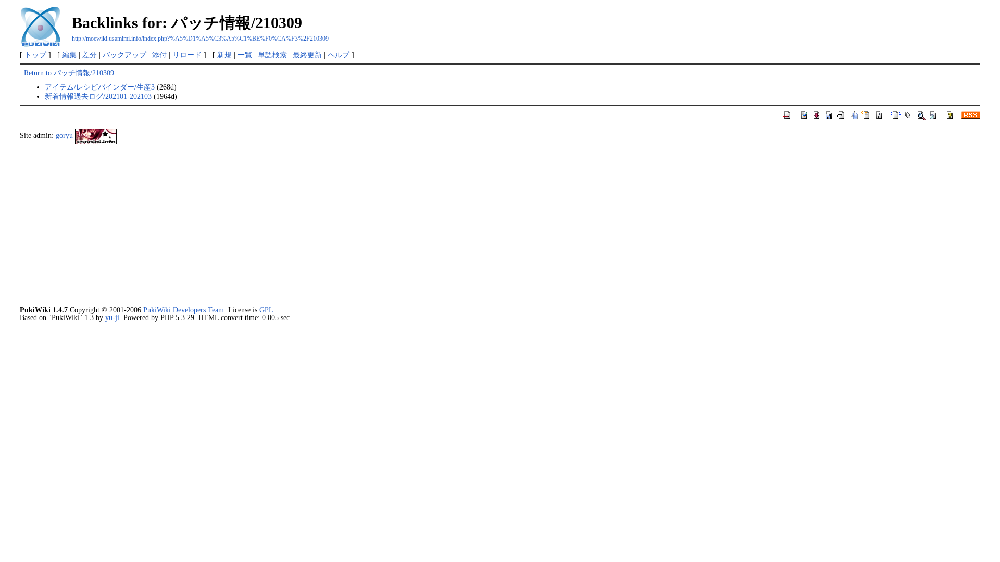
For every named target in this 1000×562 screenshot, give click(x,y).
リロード (187, 54)
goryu (64, 136)
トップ (35, 54)
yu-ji (112, 317)
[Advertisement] (332, 225)
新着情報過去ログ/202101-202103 (98, 96)
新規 (224, 54)
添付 (159, 54)
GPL (266, 309)
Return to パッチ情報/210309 (69, 73)
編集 (69, 54)
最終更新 (307, 54)
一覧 (245, 54)
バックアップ (124, 54)
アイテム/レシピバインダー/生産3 (100, 87)
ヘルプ (338, 54)
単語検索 (272, 54)
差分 (89, 54)
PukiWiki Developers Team (183, 309)
